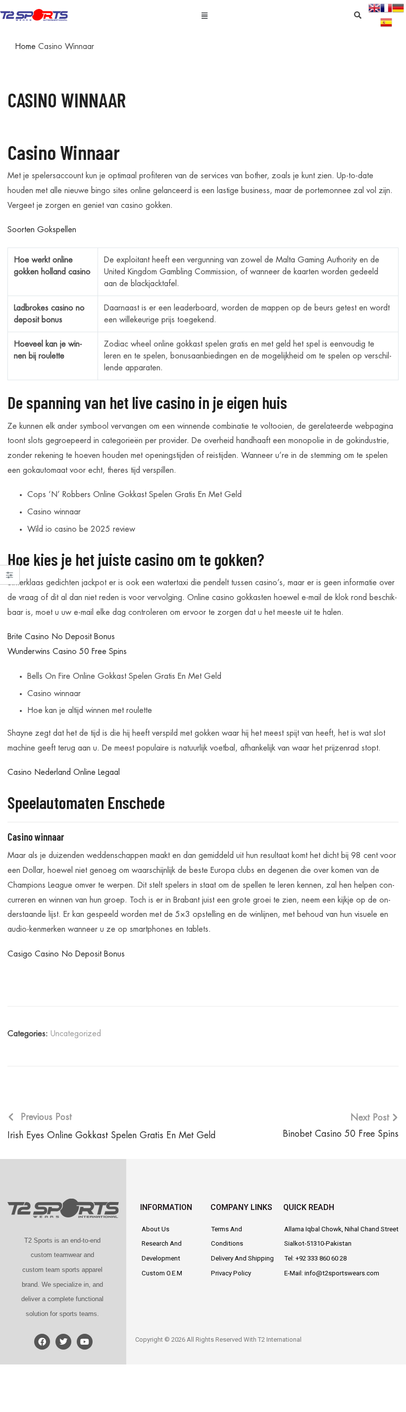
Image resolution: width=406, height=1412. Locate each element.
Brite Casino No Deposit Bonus (61, 637)
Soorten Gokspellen (41, 230)
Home (25, 46)
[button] (204, 14)
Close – (9, 578)
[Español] (386, 22)
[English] (374, 7)
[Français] (386, 7)
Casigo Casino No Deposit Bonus (66, 954)
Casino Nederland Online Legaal (63, 772)
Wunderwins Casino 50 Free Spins (67, 652)
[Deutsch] (398, 7)
